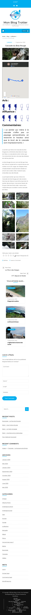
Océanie (18, 609)
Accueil (15, 598)
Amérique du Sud (7, 511)
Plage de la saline (13, 301)
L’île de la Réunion (13, 601)
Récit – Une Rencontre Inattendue (12, 433)
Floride (4, 522)
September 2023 (7, 471)
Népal (4, 534)
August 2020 (5, 479)
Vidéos (4, 558)
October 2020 (6, 475)
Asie (3, 514)
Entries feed (5, 573)
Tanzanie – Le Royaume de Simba (18, 448)
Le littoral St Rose (13, 322)
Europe (4, 518)
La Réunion (9, 42)
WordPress (15, 596)
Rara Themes (16, 594)
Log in (4, 569)
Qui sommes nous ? (8, 542)
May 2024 (5, 464)
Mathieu (6, 260)
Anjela (4, 448)
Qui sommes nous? (17, 612)
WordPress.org (6, 581)
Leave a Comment (16, 260)
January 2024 (6, 468)
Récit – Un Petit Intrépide (9, 429)
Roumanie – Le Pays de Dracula (11, 421)
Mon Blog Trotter (15, 22)
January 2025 (6, 460)
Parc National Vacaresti (9, 437)
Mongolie (5, 530)
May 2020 (5, 487)
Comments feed (7, 577)
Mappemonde (11, 610)
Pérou (4, 538)
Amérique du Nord (7, 507)
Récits (4, 546)
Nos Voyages (17, 599)
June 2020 (5, 483)
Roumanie (5, 550)
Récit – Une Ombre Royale (10, 425)
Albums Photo (6, 503)
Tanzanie (5, 554)
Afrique (4, 499)
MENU (24, 31)
